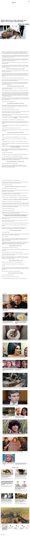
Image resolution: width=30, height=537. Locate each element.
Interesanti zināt (11, 23)
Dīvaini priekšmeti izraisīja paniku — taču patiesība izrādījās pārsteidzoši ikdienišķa (7, 484)
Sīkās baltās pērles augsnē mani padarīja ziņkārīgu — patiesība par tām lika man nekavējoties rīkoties (6, 500)
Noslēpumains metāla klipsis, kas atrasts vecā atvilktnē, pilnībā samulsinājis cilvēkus (6, 476)
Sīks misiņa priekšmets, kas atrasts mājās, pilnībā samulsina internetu (20, 476)
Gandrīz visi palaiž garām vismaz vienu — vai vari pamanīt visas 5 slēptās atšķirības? (20, 488)
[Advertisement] (15, 12)
